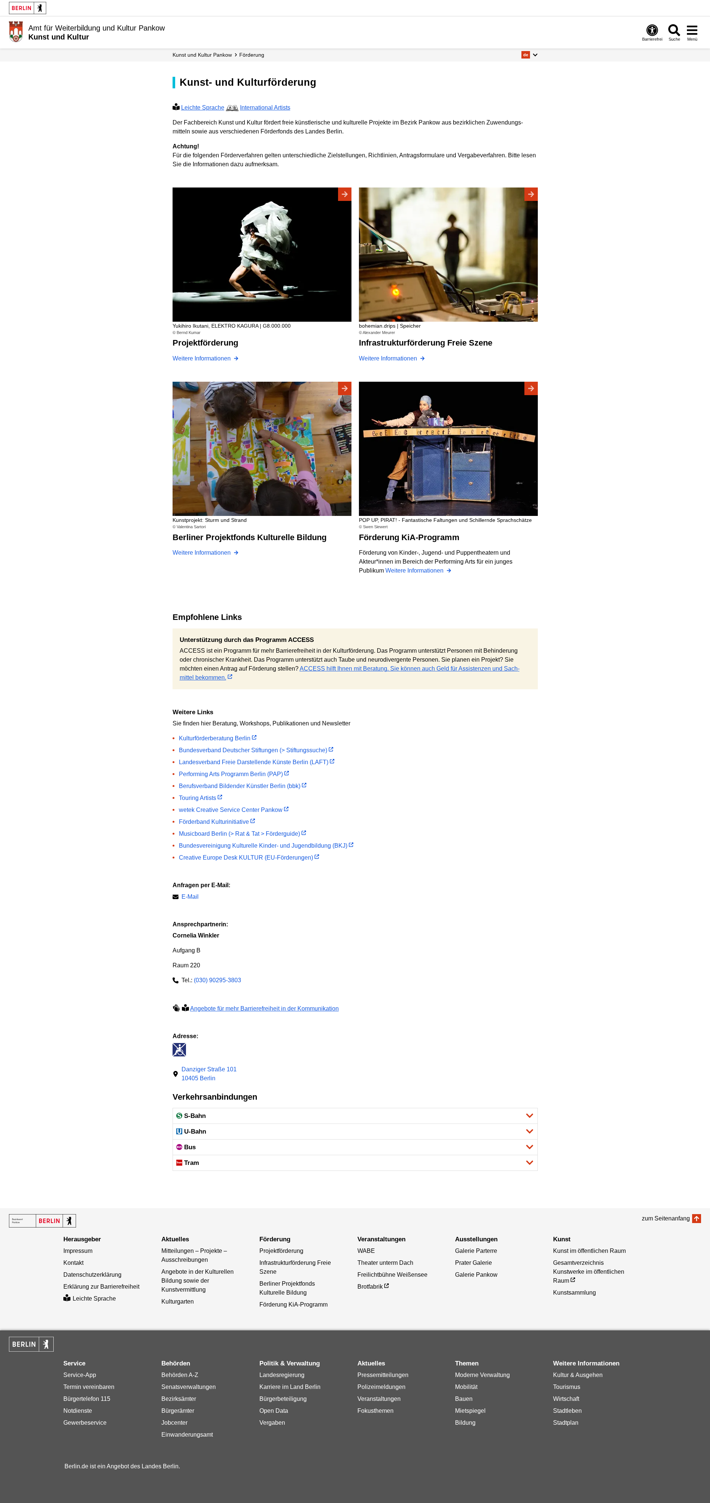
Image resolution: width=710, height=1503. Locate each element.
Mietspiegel (470, 1411)
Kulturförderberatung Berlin (214, 738)
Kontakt (73, 1263)
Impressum (77, 1251)
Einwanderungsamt (187, 1434)
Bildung (465, 1423)
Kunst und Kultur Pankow (202, 55)
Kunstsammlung (574, 1292)
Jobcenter (174, 1423)
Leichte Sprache (202, 107)
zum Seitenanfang (666, 1218)
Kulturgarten (177, 1301)
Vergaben (272, 1423)
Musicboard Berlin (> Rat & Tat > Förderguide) (239, 834)
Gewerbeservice (85, 1423)
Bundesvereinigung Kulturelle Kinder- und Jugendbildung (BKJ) (263, 845)
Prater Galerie (473, 1263)
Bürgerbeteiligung (283, 1399)
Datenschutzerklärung (92, 1275)
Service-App (79, 1375)
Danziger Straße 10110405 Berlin (209, 1073)
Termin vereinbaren (88, 1387)
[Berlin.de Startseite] (27, 8)
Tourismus (566, 1387)
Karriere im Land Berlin (290, 1387)
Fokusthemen (375, 1411)
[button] (529, 55)
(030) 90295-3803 (217, 980)
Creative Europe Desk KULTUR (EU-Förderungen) (246, 857)
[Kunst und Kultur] (42, 1221)
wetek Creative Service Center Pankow (231, 810)
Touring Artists (197, 798)
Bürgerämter (177, 1411)
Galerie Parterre (476, 1251)
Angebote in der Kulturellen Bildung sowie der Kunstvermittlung (197, 1281)
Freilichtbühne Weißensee (392, 1275)
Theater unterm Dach (385, 1263)
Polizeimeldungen (381, 1387)
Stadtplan (565, 1423)
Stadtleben (567, 1411)
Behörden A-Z (179, 1375)
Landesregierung (281, 1375)
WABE (366, 1251)
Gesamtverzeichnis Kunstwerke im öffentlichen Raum (588, 1272)
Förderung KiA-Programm (293, 1304)
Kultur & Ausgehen (578, 1375)
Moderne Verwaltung (482, 1375)
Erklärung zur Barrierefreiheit (101, 1286)
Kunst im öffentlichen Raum (589, 1251)
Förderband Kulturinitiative (214, 822)
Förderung (251, 55)
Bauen (464, 1399)
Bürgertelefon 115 (86, 1399)
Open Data (273, 1411)
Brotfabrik (370, 1286)
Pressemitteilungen (382, 1375)
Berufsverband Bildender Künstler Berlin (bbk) (239, 786)
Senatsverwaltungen (188, 1387)
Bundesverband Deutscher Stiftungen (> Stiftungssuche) (253, 750)
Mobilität (466, 1387)
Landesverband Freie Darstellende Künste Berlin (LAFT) (253, 762)
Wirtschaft (566, 1399)
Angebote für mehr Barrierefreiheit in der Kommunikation (264, 1008)
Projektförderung (281, 1251)
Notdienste (77, 1411)
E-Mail (190, 897)
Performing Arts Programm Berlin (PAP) (231, 774)
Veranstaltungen (379, 1399)
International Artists (265, 107)
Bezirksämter (178, 1399)
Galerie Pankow (476, 1275)
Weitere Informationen (202, 358)
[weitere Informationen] (16, 31)
